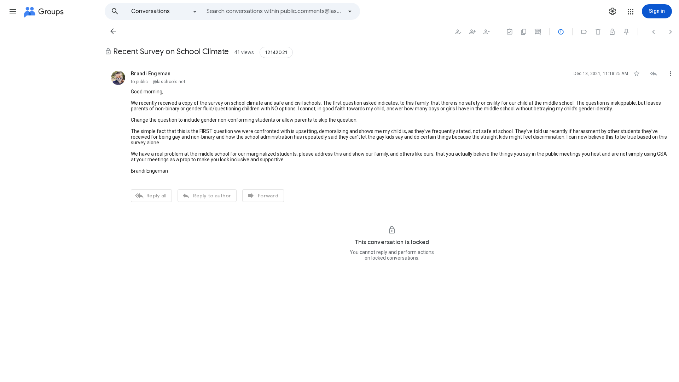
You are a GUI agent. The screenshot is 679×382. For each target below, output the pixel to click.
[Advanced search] (350, 11)
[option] (164, 11)
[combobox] (274, 11)
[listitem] (392, 135)
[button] (12, 11)
